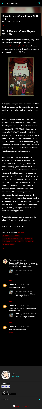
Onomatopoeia (8, 241)
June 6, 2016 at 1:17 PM (23, 305)
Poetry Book (19, 241)
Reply (11, 280)
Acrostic (6, 235)
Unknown (12, 285)
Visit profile (15, 377)
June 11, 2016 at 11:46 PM (26, 270)
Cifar (13, 374)
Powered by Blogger (22, 406)
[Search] (39, 3)
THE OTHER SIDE (11, 3)
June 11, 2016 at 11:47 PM (26, 291)
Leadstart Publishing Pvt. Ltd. (12, 238)
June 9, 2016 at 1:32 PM (23, 326)
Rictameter (29, 241)
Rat (10, 260)
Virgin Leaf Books (8, 244)
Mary (17, 270)
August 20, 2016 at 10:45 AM (27, 314)
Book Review (15, 235)
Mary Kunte (28, 238)
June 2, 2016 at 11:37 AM (19, 260)
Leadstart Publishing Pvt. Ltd (13, 46)
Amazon (21, 233)
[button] (3, 25)
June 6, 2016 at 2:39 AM (23, 284)
